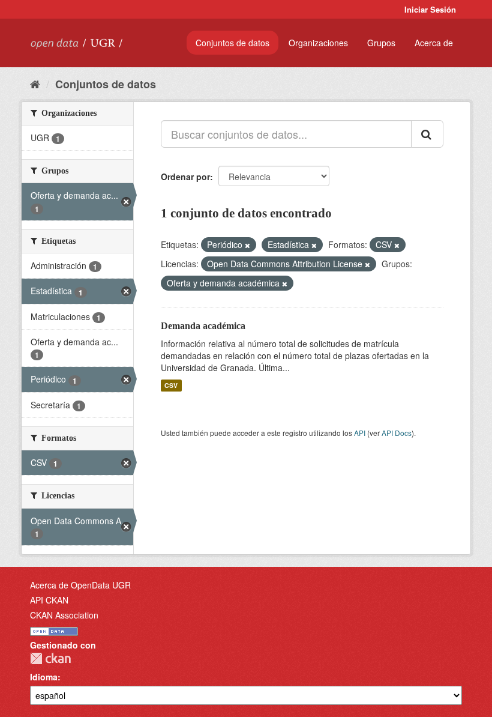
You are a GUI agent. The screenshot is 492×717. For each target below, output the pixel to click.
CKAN (50, 658)
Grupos (381, 43)
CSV (171, 385)
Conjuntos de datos (232, 43)
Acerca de (434, 43)
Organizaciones (318, 43)
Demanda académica (203, 326)
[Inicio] (35, 83)
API (359, 433)
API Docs (397, 433)
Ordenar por (185, 177)
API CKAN (49, 600)
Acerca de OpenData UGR (80, 585)
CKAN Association (64, 615)
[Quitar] (247, 245)
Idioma (44, 677)
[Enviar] (427, 134)
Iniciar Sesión (430, 9)
